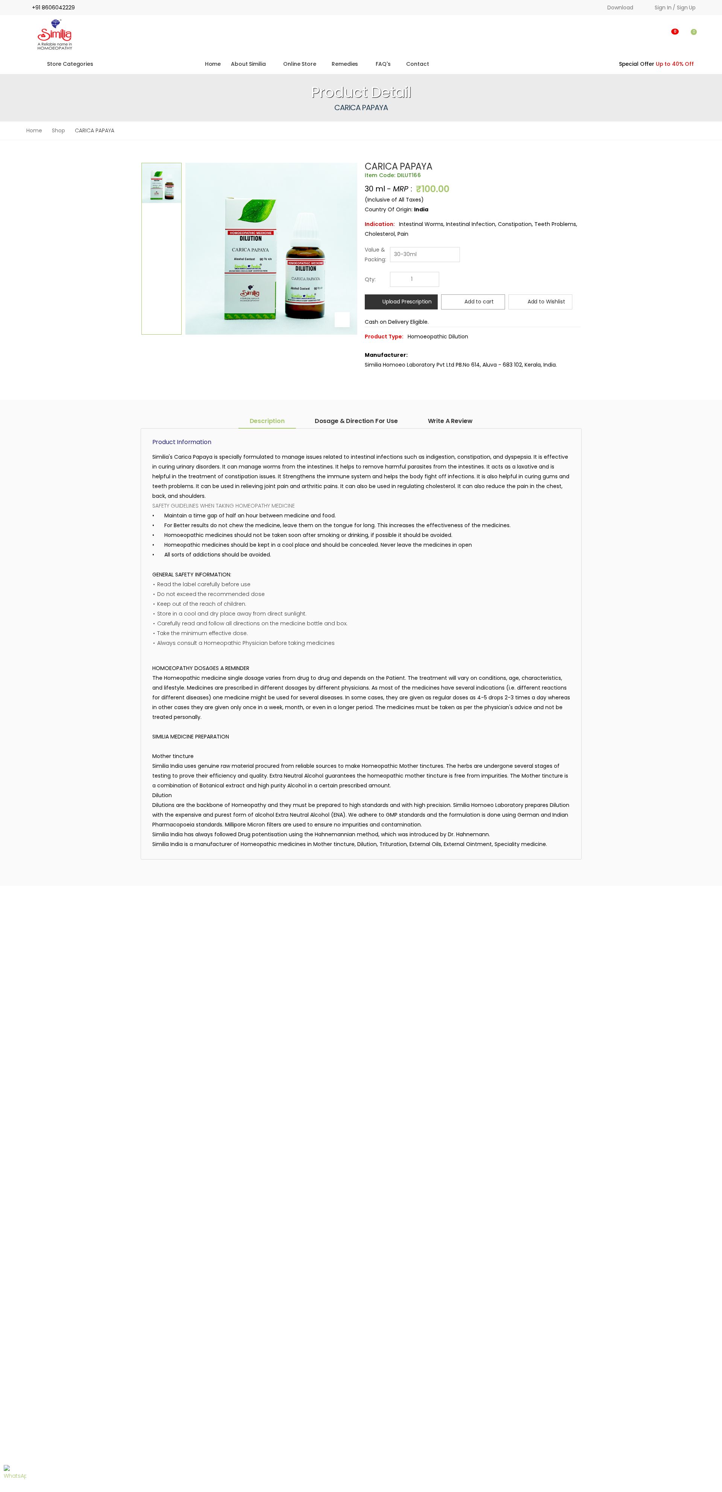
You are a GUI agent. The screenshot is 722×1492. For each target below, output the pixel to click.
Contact (417, 64)
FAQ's (384, 64)
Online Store (300, 64)
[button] (636, 34)
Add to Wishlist (546, 301)
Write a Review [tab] (450, 421)
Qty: (370, 279)
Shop (58, 130)
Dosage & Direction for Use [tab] (356, 421)
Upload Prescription (407, 301)
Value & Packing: (375, 254)
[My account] (655, 34)
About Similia (248, 64)
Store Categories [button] (70, 64)
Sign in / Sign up (675, 7)
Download (620, 7)
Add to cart (478, 301)
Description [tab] (267, 421)
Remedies (345, 64)
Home (212, 64)
